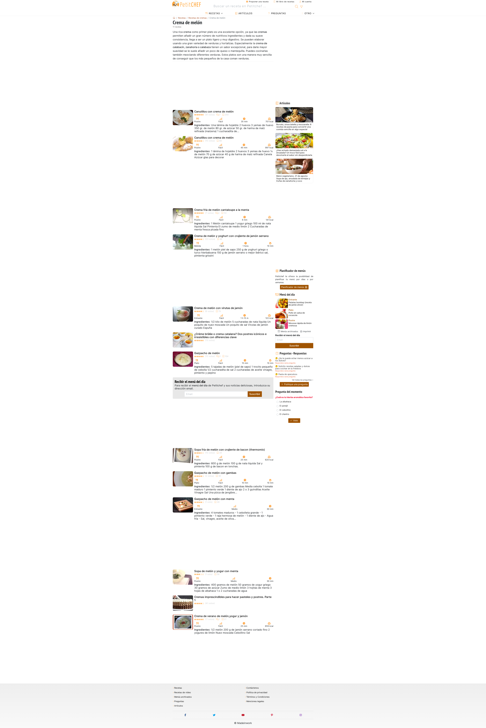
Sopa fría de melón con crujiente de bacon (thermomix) (229, 449)
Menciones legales (255, 701)
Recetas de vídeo (182, 692)
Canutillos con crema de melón (214, 111)
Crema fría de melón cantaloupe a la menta (221, 209)
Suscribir (254, 394)
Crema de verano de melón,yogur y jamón (221, 616)
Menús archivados (289, 331)
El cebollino (285, 410)
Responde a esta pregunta (285, 363)
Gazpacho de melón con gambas (215, 472)
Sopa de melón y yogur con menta (216, 571)
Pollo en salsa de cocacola (297, 314)
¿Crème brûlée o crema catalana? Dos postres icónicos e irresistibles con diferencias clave (230, 335)
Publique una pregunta (296, 384)
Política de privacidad (256, 692)
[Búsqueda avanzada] (301, 6)
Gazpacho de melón (207, 353)
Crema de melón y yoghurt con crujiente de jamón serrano (231, 236)
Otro (307, 13)
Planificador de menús (293, 287)
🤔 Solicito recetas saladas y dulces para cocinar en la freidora (292, 367)
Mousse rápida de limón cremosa (300, 324)
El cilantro (284, 414)
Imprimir (306, 331)
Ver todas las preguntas (302, 380)
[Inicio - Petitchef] (174, 18)
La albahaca (285, 401)
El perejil (284, 405)
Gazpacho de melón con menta (214, 498)
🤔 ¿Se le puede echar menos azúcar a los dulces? (293, 359)
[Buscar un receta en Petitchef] (296, 6)
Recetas (214, 13)
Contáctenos (252, 688)
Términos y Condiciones (257, 697)
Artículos (245, 13)
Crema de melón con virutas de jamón (218, 308)
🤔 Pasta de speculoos (286, 374)
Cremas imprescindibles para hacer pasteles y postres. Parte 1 (232, 598)
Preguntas (278, 13)
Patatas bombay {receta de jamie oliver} (300, 303)
